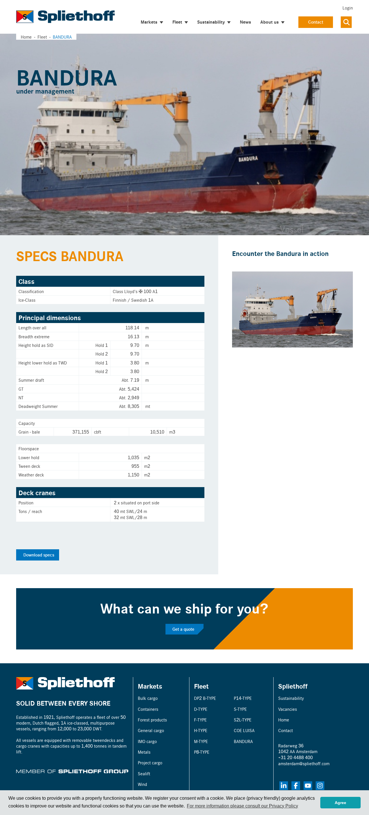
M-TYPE (201, 741)
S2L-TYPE (242, 720)
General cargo (151, 730)
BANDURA (243, 741)
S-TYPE (240, 709)
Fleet (201, 686)
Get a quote (183, 629)
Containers (148, 709)
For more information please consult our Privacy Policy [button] (242, 805)
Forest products (152, 720)
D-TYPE (200, 709)
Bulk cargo (148, 698)
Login (347, 8)
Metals (144, 752)
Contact (315, 22)
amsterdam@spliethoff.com (304, 763)
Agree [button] (340, 802)
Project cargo (150, 762)
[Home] (65, 16)
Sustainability (291, 698)
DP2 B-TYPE (205, 698)
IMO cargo (147, 741)
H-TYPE (200, 730)
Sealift (144, 773)
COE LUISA (244, 730)
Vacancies (287, 709)
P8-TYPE (201, 752)
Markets (150, 686)
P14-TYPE (243, 698)
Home (26, 37)
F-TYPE (200, 720)
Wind (142, 784)
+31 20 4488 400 (295, 757)
